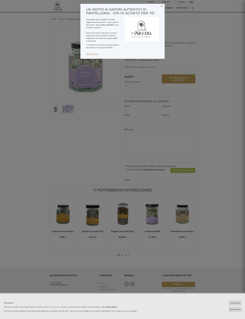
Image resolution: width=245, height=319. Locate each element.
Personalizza (235, 309)
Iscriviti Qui (92, 54)
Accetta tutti (235, 303)
